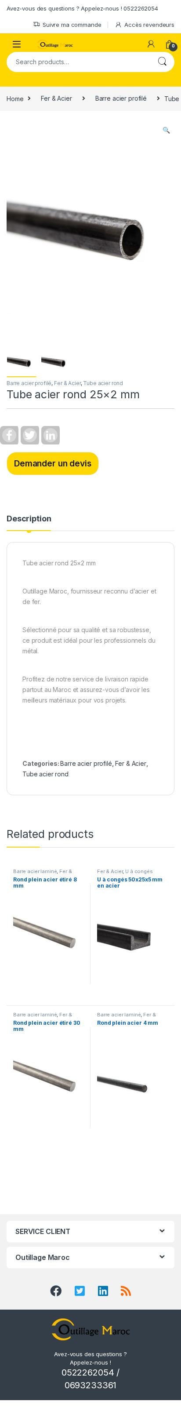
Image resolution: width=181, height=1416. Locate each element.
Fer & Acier (56, 98)
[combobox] (78, 62)
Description (29, 519)
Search (162, 62)
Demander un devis (52, 463)
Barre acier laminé (35, 871)
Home (15, 98)
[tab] (29, 523)
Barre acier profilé (121, 98)
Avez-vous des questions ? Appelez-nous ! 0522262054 (82, 8)
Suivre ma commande (72, 24)
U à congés (139, 871)
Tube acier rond (103, 383)
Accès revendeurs (149, 24)
